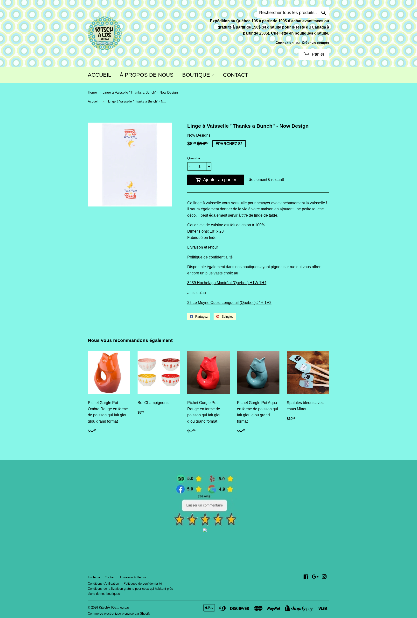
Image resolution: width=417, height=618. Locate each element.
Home (92, 92)
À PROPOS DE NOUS (147, 75)
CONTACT (235, 75)
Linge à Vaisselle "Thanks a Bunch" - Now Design (140, 92)
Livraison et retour (202, 247)
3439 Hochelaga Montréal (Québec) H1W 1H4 (226, 283)
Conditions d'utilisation (103, 583)
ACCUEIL (99, 75)
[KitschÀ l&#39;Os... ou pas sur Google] (315, 577)
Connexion (285, 42)
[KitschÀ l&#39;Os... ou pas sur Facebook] (305, 577)
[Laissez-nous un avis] (205, 525)
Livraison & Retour (133, 577)
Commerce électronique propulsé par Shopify (119, 613)
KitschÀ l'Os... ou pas (114, 607)
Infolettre (94, 577)
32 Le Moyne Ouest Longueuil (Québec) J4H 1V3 (229, 303)
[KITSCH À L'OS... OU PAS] (205, 531)
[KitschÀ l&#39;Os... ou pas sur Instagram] (324, 577)
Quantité (193, 158)
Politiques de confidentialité (143, 583)
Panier (317, 54)
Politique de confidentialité (210, 257)
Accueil (93, 101)
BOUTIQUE (196, 75)
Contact (110, 577)
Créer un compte (315, 42)
